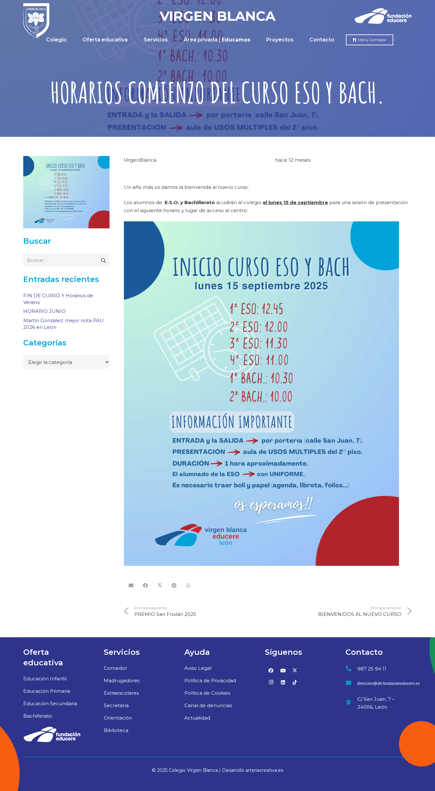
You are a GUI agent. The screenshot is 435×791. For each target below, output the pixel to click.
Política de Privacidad (210, 680)
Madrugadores (121, 680)
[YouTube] (283, 671)
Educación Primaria (46, 691)
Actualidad (197, 718)
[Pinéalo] (174, 585)
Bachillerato (37, 716)
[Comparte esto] (145, 585)
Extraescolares (121, 693)
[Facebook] (271, 671)
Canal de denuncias (208, 705)
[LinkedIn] (283, 682)
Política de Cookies (207, 693)
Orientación (118, 718)
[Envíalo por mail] (131, 585)
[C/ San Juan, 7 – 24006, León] (351, 703)
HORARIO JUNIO (44, 311)
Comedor (115, 668)
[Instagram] (271, 682)
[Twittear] (160, 585)
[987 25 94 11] (351, 669)
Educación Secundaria (50, 703)
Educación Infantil (45, 679)
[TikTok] (295, 682)
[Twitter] (295, 671)
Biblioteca (116, 730)
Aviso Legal (197, 668)
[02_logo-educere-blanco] (52, 735)
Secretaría (116, 705)
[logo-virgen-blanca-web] (36, 20)
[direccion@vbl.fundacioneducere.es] (351, 684)
